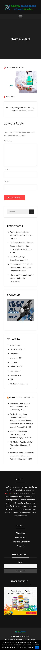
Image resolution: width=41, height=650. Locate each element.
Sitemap (20, 546)
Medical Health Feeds (21, 397)
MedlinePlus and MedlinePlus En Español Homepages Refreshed (22, 455)
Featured (13, 362)
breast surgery (16, 345)
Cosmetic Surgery (17, 349)
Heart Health (15, 375)
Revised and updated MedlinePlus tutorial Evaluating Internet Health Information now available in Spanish (21, 420)
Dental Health (15, 358)
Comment (8, 141)
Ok (37, 647)
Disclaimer (20, 533)
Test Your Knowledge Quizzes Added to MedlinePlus (18, 434)
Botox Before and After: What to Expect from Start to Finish (21, 235)
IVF (11, 379)
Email (6, 182)
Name (7, 169)
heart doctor (15, 371)
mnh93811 (11, 96)
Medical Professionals (19, 384)
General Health (16, 366)
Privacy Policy (21, 537)
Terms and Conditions (20, 542)
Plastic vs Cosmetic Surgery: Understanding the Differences (21, 278)
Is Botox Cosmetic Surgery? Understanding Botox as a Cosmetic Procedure (21, 267)
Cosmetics (14, 353)
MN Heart (9, 493)
